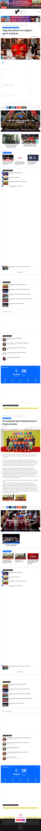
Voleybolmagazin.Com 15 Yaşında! (16, 186)
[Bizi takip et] (20, 815)
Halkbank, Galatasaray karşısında (16, 172)
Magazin (17, 27)
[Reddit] (20, 107)
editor (8, 353)
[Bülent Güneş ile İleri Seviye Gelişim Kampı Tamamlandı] (5, 268)
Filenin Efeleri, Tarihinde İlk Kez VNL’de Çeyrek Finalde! (19, 289)
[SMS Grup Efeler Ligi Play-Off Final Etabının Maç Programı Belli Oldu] (33, 158)
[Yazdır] (25, 107)
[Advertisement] (20, 323)
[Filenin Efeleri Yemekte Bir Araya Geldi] (5, 305)
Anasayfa (4, 25)
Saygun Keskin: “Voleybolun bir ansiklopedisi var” (16, 347)
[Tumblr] (15, 107)
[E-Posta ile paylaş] (23, 107)
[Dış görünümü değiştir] (37, 12)
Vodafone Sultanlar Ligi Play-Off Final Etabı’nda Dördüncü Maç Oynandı (19, 162)
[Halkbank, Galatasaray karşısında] (5, 174)
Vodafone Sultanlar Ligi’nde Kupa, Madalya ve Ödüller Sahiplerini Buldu (7, 162)
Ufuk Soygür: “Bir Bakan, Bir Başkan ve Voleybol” (16, 352)
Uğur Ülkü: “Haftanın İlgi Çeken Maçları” (14, 338)
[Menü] (1, 12)
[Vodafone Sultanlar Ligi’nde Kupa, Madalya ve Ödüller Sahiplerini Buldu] (7, 158)
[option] (20, 121)
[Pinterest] (18, 107)
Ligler (8, 25)
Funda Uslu (9, 358)
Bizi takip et (20, 820)
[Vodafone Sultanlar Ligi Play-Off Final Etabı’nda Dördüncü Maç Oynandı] (20, 158)
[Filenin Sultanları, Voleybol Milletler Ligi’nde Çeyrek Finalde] (5, 300)
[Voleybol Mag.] (20, 11)
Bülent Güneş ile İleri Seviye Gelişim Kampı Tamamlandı (20, 266)
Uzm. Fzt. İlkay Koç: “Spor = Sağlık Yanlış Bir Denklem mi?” (18, 343)
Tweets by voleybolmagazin (7, 311)
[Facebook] (7, 107)
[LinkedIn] (12, 107)
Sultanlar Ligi (11, 25)
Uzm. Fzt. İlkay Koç (10, 344)
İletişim (19, 827)
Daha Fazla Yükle (20, 272)
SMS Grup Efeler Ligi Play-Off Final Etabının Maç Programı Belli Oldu (32, 162)
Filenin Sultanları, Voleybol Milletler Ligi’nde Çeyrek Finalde (20, 298)
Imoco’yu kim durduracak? (14, 177)
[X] (10, 107)
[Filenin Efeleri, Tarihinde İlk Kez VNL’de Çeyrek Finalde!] (5, 291)
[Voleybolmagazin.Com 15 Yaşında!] (5, 225)
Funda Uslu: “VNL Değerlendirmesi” (13, 357)
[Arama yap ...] (39, 12)
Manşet (10, 27)
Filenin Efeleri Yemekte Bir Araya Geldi (13, 7)
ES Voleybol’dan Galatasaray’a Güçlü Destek (18, 181)
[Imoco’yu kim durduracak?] (5, 178)
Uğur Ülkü (9, 339)
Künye (22, 827)
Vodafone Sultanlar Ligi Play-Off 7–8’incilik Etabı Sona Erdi (20, 121)
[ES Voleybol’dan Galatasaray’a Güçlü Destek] (5, 183)
